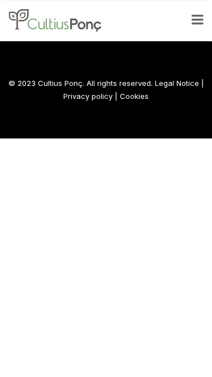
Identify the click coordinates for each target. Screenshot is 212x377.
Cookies (134, 96)
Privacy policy (88, 96)
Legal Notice (177, 83)
